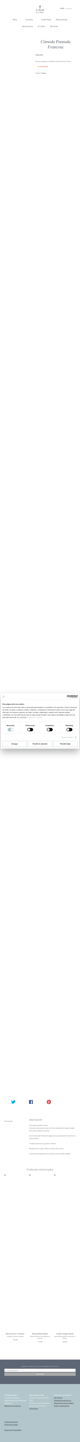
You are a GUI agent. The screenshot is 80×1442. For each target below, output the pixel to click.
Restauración (27, 26)
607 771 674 (58, 1398)
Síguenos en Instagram (12, 1406)
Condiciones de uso (11, 1422)
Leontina (29, 19)
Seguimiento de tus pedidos (64, 1403)
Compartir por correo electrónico (66, 1108)
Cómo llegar (33, 1408)
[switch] (30, 729)
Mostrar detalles (67, 737)
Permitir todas (65, 744)
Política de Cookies (34, 717)
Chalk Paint (46, 19)
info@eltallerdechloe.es (62, 1400)
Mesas (44, 73)
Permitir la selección (40, 744)
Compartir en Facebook (31, 1107)
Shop (15, 19)
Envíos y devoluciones (61, 1406)
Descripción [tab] (8, 1121)
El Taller (41, 26)
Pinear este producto (48, 1107)
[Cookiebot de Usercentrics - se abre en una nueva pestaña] (68, 696)
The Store (54, 26)
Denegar (15, 744)
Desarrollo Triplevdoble (12, 1430)
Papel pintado (61, 19)
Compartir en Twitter (13, 1107)
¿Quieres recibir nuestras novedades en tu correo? (40, 1366)
